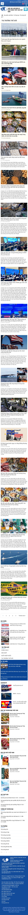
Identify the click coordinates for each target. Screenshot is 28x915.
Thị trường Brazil (5, 849)
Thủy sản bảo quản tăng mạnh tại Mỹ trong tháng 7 (13, 158)
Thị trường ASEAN (5, 841)
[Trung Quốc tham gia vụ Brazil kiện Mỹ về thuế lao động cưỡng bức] (14, 589)
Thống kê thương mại (7, 809)
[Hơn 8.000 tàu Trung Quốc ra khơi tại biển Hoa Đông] (14, 557)
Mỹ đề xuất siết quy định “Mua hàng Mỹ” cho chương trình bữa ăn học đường (13, 504)
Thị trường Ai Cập (5, 832)
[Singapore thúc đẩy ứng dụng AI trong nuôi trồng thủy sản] (14, 375)
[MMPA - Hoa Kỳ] (6, 696)
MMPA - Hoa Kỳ (16, 693)
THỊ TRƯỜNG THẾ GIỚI (7, 658)
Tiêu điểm (5, 661)
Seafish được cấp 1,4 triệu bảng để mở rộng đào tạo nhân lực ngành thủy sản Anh (13, 535)
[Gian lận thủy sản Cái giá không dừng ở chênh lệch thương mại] (14, 244)
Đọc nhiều (3, 621)
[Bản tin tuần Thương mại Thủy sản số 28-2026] (5, 744)
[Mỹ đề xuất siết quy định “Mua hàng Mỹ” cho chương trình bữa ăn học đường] (14, 495)
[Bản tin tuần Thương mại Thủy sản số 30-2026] (5, 718)
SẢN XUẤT (4, 653)
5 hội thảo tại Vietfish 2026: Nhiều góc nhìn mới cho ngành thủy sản (14, 283)
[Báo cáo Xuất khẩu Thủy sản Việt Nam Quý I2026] (5, 773)
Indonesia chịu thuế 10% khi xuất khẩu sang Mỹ (14, 107)
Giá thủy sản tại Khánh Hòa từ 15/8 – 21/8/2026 (12, 797)
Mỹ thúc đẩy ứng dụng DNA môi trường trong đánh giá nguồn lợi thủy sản (13, 474)
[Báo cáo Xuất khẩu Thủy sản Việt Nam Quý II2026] (5, 761)
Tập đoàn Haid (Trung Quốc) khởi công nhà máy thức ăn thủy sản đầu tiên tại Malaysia (13, 186)
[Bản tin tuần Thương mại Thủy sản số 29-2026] (5, 731)
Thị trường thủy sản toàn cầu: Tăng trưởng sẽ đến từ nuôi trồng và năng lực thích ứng (13, 320)
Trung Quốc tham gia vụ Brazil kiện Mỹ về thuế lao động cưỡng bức (13, 598)
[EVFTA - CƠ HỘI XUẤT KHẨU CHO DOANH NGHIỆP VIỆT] (6, 704)
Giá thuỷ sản (4, 794)
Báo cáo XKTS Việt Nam (7, 752)
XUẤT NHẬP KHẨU (6, 655)
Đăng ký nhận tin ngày (16, 2)
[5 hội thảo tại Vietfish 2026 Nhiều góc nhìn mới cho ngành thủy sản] (14, 274)
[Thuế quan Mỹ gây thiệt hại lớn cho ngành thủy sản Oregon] (14, 30)
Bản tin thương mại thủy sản (9, 710)
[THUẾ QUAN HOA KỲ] (6, 688)
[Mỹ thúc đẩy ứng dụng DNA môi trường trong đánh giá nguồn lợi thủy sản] (14, 465)
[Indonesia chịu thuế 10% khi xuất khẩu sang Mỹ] (14, 99)
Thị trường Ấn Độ (5, 843)
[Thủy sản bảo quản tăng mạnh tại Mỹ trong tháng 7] (14, 148)
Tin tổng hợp (5, 647)
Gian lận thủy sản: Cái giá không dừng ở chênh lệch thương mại (13, 253)
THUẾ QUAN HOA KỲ (18, 685)
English (26, 3)
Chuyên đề (4, 683)
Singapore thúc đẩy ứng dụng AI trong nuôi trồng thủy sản (12, 384)
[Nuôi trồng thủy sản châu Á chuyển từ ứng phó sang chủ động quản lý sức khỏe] (14, 210)
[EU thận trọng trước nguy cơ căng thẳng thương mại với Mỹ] (14, 435)
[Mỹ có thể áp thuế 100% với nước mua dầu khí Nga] (14, 76)
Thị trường (4, 826)
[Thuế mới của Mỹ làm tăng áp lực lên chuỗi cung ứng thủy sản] (14, 342)
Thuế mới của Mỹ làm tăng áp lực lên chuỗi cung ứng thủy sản (13, 351)
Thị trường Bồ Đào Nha (6, 846)
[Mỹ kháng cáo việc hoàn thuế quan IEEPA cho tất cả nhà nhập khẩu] (14, 52)
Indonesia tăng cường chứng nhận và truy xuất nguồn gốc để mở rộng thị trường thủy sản (13, 414)
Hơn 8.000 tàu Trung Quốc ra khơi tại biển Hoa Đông (13, 566)
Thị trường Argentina (6, 838)
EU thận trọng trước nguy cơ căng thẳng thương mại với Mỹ (14, 444)
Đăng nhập (25, 2)
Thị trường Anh (4, 829)
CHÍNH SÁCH (4, 650)
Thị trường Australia (5, 835)
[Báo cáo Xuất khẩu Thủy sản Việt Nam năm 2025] (5, 786)
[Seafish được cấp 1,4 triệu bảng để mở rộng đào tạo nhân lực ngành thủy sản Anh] (14, 526)
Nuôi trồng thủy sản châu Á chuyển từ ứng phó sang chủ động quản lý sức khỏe (13, 219)
